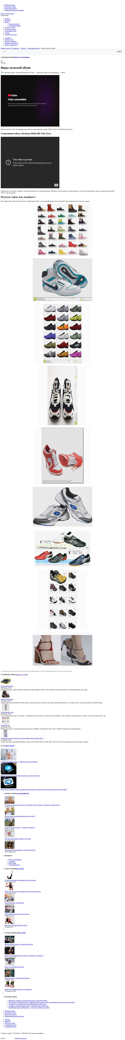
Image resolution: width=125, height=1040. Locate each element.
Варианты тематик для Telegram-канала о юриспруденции (20, 775)
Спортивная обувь (15, 26)
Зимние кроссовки (7, 699)
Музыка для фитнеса (11, 43)
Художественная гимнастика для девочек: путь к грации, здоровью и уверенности (32, 805)
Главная (7, 19)
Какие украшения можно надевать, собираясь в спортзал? (24, 955)
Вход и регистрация (7, 13)
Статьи (7, 33)
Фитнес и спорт (10, 27)
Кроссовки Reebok (7, 686)
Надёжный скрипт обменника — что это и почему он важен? (29, 1007)
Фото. (63, 72)
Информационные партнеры (14, 10)
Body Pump (12, 863)
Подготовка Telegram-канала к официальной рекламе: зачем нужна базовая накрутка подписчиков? (34, 789)
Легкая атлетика (14, 24)
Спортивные (5, 725)
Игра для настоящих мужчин (14, 967)
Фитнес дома (9, 39)
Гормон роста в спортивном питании (17, 978)
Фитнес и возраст (10, 41)
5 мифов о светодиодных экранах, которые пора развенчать (28, 1006)
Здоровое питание (11, 34)
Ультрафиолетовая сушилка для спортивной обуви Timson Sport (22, 738)
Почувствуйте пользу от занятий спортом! (19, 944)
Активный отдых (10, 31)
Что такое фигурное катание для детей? (18, 839)
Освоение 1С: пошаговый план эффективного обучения (27, 1004)
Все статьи (22, 933)
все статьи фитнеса (22, 793)
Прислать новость (11, 8)
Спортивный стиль (7, 712)
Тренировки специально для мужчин (17, 914)
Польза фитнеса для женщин (14, 903)
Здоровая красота (10, 29)
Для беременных (14, 865)
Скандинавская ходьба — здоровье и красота (20, 827)
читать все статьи (21, 674)
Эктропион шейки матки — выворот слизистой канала (19, 762)
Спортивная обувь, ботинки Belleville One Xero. (19, 72)
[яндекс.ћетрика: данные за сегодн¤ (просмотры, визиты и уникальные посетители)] (20, 1038)
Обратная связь (10, 5)
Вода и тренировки (15, 859)
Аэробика (8, 38)
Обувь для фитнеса (11, 45)
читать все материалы (22, 57)
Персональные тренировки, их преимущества (20, 850)
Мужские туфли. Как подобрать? (48, 72)
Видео (7, 22)
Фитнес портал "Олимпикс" (10, 48)
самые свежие (9, 745)
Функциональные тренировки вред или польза (20, 880)
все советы (20, 868)
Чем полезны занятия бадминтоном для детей (20, 816)
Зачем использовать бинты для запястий (18, 989)
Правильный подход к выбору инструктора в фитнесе (23, 891)
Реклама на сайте (10, 7)
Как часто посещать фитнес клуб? (16, 925)
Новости (7, 20)
